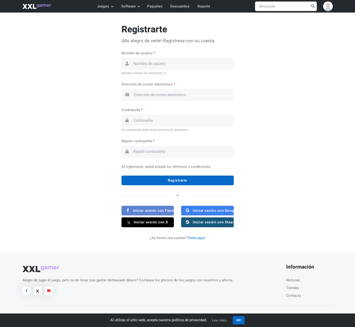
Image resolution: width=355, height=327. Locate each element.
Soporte (203, 6)
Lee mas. (220, 320)
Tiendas (292, 288)
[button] (328, 6)
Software (128, 6)
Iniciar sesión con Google (213, 210)
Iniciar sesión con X (150, 222)
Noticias (293, 280)
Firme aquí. (196, 238)
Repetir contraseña (137, 141)
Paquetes (155, 6)
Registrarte (177, 180)
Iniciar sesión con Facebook (153, 210)
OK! (238, 320)
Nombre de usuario (138, 53)
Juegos (103, 6)
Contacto (293, 295)
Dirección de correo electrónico (148, 84)
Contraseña (131, 110)
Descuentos (180, 6)
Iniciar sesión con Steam (213, 222)
